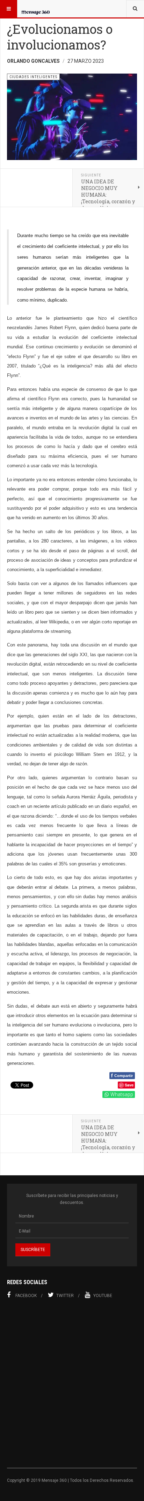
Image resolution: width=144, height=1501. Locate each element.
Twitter (65, 1295)
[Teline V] (36, 8)
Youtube (102, 1295)
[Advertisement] (72, 1387)
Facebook (26, 1295)
